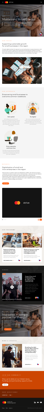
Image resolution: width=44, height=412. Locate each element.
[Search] (41, 2)
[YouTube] (41, 402)
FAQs (7, 408)
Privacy (3, 408)
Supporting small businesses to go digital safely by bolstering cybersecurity (30, 278)
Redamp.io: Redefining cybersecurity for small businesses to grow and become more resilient (9, 251)
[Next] (41, 220)
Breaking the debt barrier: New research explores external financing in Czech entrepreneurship (31, 349)
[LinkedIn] (35, 402)
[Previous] (39, 220)
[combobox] (19, 260)
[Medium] (38, 402)
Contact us (10, 408)
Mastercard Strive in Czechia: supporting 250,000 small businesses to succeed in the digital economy (31, 251)
